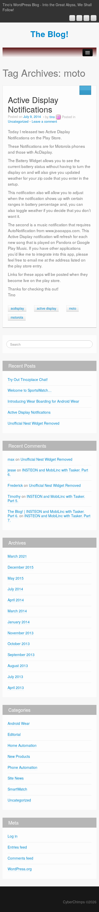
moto (72, 308)
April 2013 (16, 687)
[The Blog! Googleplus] (72, 18)
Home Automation (22, 745)
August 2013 (18, 665)
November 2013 (21, 632)
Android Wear (19, 723)
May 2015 (16, 578)
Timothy (14, 496)
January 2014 (19, 621)
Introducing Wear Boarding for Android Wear (43, 401)
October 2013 (19, 643)
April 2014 (16, 599)
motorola (17, 317)
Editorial (14, 734)
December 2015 (21, 567)
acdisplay (17, 308)
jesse (12, 469)
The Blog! (49, 34)
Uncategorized (18, 121)
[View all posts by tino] (58, 117)
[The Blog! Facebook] (79, 18)
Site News (16, 778)
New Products (19, 756)
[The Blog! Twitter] (93, 18)
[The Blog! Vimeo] (86, 18)
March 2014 (17, 610)
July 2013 (15, 676)
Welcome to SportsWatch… (30, 390)
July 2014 (15, 588)
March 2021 (17, 556)
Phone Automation (22, 767)
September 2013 (21, 654)
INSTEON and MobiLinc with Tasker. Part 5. (46, 498)
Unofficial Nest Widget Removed (33, 423)
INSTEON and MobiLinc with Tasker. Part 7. (49, 518)
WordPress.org (20, 868)
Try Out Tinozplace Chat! (28, 379)
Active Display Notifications (33, 104)
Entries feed (17, 847)
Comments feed (20, 858)
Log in (13, 836)
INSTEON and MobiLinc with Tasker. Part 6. (48, 472)
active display (46, 308)
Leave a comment (44, 121)
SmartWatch (17, 789)
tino (52, 117)
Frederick (15, 485)
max (11, 459)
